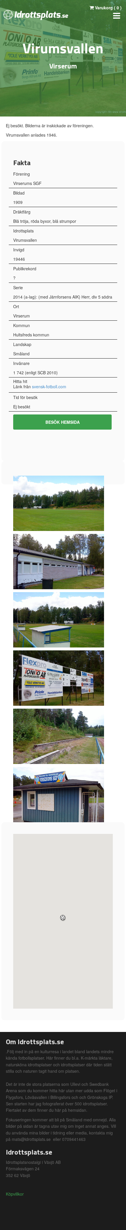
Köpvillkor (15, 1194)
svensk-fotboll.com (49, 386)
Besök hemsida (62, 422)
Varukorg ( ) (108, 7)
